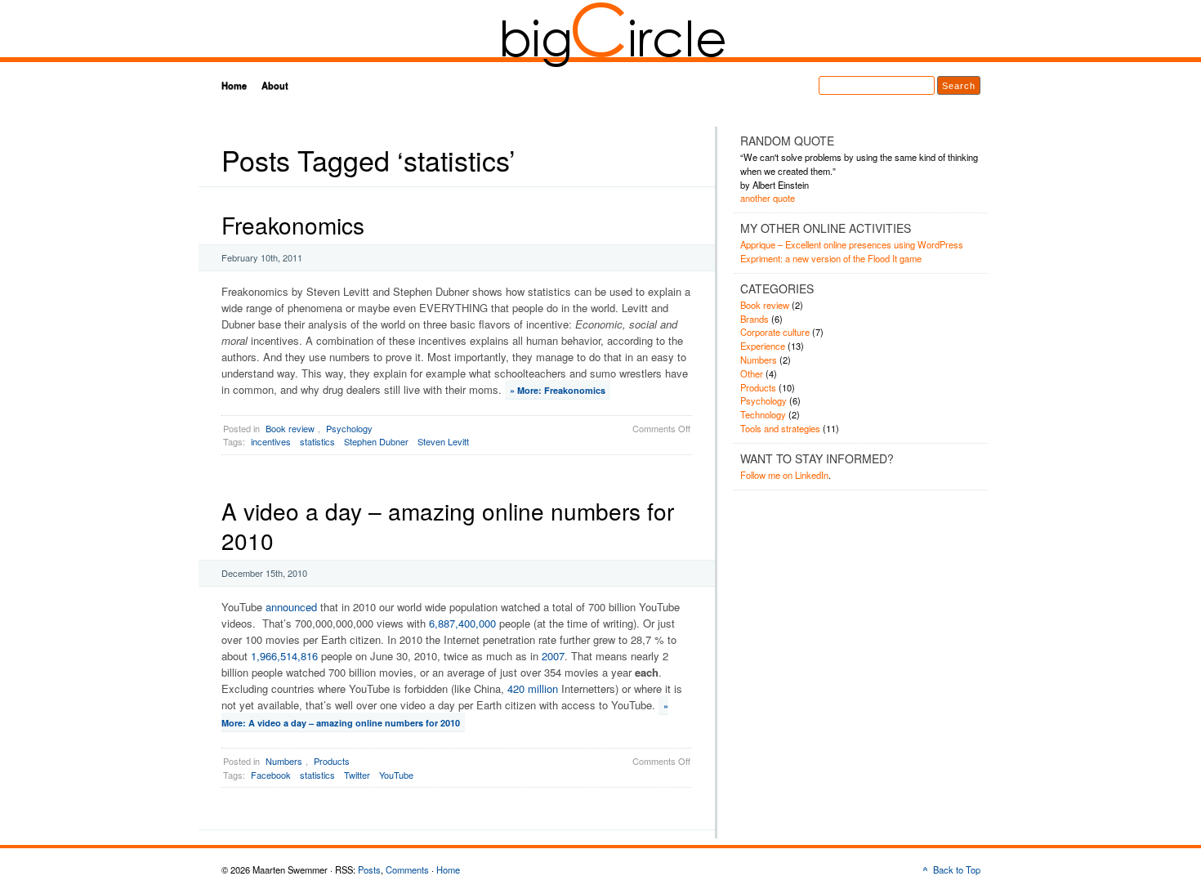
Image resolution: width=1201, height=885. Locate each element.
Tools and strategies (780, 428)
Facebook (271, 774)
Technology (763, 414)
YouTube (396, 774)
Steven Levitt (443, 441)
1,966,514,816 (284, 656)
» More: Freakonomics (557, 390)
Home (234, 85)
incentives (271, 441)
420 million (532, 688)
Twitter (357, 774)
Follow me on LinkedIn (784, 474)
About (274, 85)
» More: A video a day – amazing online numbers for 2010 (444, 714)
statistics (317, 441)
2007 (553, 656)
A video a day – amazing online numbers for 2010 (447, 525)
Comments (407, 869)
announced (291, 607)
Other (751, 373)
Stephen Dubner (376, 441)
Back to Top (956, 869)
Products (332, 760)
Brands (754, 318)
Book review (290, 428)
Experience (762, 345)
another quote (767, 197)
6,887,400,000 (462, 623)
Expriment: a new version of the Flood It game (831, 258)
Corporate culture (775, 331)
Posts (369, 869)
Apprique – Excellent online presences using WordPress (851, 244)
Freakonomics (292, 224)
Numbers (284, 760)
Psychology (349, 428)
